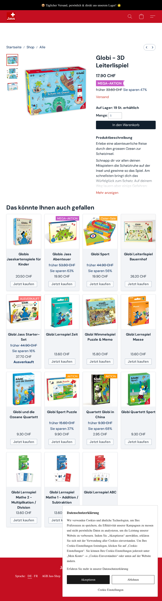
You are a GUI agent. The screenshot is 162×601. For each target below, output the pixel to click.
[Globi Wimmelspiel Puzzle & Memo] (100, 311)
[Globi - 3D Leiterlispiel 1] (12, 73)
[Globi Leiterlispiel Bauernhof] (138, 231)
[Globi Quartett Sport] (138, 389)
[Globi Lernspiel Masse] (138, 311)
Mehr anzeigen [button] (107, 192)
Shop (30, 47)
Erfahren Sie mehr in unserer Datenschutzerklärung (97, 569)
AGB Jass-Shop (51, 576)
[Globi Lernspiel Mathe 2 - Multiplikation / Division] (24, 469)
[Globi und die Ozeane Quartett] (24, 389)
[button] (11, 16)
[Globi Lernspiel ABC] (100, 469)
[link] (110, 588)
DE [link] (30, 576)
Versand (102, 97)
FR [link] (36, 576)
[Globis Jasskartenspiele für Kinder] (24, 231)
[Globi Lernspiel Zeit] (62, 311)
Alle (42, 47)
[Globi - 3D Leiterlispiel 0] (12, 60)
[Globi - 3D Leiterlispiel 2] (12, 87)
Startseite (14, 47)
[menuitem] (147, 47)
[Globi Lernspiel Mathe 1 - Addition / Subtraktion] (62, 469)
